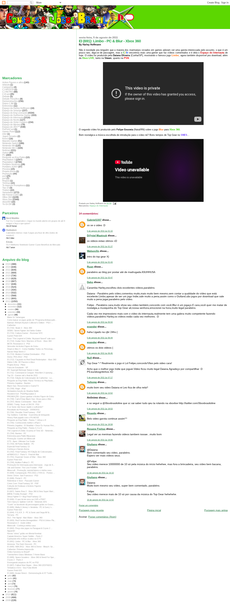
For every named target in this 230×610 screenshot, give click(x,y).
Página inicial (154, 510)
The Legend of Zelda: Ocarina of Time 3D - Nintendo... (30, 431)
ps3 (4, 176)
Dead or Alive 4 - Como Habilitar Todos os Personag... (30, 349)
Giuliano (92, 444)
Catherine (11, 325)
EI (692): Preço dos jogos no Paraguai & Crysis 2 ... (29, 528)
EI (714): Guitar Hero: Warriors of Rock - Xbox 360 (29, 341)
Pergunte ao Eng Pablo (13, 157)
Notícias (6, 150)
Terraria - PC (13, 515)
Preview (6, 169)
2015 (8, 290)
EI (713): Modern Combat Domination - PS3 (26, 354)
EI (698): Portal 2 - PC (16, 478)
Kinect (5, 138)
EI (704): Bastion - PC (16, 433)
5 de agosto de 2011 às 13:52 (100, 393)
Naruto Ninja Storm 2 (16, 352)
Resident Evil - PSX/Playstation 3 (21, 394)
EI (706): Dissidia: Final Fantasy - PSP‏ (24, 412)
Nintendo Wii (8, 145)
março (11, 586)
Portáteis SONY (10, 166)
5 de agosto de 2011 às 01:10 (100, 231)
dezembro (12, 304)
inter (4, 134)
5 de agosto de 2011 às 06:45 (100, 353)
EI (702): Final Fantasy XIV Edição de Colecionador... (30, 452)
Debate (6, 96)
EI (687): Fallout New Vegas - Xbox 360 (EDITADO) (29, 565)
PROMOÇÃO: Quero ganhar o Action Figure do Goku (30, 396)
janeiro (11, 592)
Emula (9, 242)
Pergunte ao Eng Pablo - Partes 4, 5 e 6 (24, 428)
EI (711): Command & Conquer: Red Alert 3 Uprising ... (30, 373)
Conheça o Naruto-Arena (18, 449)
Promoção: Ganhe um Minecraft (21, 439)
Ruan (90, 266)
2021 (8, 273)
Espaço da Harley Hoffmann (16, 108)
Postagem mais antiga (216, 510)
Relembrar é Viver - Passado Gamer (23, 481)
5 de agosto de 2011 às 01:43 (100, 262)
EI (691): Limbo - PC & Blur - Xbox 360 (24, 541)
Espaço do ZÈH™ (11, 127)
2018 (8, 281)
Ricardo (91, 413)
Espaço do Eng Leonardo (14, 113)
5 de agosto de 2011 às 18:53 (100, 409)
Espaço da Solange (12, 110)
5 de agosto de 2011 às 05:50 (100, 322)
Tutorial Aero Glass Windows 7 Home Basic (26, 554)
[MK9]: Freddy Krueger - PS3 (20, 494)
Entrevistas (7, 106)
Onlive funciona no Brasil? (18, 552)
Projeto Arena (9, 171)
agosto (11, 315)
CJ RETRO (7, 92)
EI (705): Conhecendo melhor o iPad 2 (23, 423)
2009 (8, 597)
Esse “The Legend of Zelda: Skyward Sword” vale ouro (31, 338)
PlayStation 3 (8, 159)
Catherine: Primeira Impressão (20, 549)
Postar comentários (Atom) (102, 516)
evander (92, 326)
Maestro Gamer (9, 141)
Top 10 (5, 188)
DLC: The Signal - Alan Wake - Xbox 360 (24, 518)
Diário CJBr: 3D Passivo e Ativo (21, 362)
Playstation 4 (8, 162)
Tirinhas (6, 183)
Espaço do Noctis (10, 120)
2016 (8, 287)
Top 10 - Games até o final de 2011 (22, 375)
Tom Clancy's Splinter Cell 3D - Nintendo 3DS (27, 502)
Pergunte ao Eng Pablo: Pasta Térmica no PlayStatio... (30, 381)
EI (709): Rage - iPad (16, 388)
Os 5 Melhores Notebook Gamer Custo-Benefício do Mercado (33, 245)
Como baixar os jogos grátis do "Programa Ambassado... (32, 320)
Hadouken (11, 230)
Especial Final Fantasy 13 (18, 446)
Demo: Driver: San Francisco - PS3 (22, 475)
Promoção (7, 173)
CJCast (6, 94)
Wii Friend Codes (10, 195)
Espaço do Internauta (99, 206)
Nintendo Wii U (9, 148)
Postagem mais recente (91, 510)
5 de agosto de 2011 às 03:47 (100, 278)
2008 (8, 600)
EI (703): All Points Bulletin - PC (20, 444)
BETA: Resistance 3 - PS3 (18, 344)
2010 (8, 594)
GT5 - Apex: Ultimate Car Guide (21, 441)
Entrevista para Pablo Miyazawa (21, 436)
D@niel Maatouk (97, 235)
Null (89, 357)
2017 (8, 284)
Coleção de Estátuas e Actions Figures (24, 486)
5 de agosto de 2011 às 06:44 (100, 338)
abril (10, 584)
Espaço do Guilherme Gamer (16, 115)
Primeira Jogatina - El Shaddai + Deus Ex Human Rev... (31, 425)
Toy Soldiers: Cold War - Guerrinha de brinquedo (28, 415)
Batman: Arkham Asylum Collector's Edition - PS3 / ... (30, 323)
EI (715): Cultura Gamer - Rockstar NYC (25, 333)
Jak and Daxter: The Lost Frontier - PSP (24, 468)
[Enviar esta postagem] (114, 203)
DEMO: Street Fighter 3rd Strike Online (24, 330)
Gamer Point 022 (14, 510)
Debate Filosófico (10, 99)
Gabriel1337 (94, 219)
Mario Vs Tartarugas (16, 317)
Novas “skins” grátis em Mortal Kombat (24, 533)
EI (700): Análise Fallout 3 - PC (20, 462)
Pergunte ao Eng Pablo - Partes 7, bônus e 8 (26, 420)
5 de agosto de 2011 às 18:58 (100, 424)
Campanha (7, 87)
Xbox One (7, 199)
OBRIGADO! (13, 489)
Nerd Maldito (12, 218)
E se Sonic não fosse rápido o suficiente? (25, 407)
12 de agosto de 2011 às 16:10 (100, 473)
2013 (8, 295)
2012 (8, 298)
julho (10, 576)
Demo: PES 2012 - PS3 (17, 357)
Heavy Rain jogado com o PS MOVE (23, 417)
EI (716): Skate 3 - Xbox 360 (19, 328)
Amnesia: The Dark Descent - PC (21, 544)
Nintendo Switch (10, 143)
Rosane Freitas (96, 428)
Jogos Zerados (9, 136)
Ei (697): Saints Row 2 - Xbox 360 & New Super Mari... (31, 491)
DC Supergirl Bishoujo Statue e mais (23, 370)
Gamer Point (8, 131)
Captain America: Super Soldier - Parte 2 (24, 536)
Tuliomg (92, 382)
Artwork (6, 85)
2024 (8, 264)
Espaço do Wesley (11, 124)
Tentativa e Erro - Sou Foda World (22, 568)
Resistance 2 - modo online (19, 523)
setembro (12, 312)
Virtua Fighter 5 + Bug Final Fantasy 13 (24, 496)
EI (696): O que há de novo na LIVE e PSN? (26, 499)
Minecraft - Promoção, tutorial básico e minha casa (29, 470)
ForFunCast (8, 129)
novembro (12, 307)
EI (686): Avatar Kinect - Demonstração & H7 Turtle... (30, 573)
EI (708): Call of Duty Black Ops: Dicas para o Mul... (29, 399)
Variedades (7, 192)
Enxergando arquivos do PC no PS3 (23, 562)
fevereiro (12, 589)
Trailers (6, 190)
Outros (5, 152)
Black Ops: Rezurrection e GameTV (23, 386)
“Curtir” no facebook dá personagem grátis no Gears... (31, 504)
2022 (8, 270)
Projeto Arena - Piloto (16, 365)
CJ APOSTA (8, 89)
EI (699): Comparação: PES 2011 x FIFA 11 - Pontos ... (31, 473)
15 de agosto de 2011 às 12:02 (100, 500)
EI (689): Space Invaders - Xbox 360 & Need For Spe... (31, 557)
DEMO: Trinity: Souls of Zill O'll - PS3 (23, 404)
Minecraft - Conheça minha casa (21, 525)
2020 (8, 275)
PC (3, 155)
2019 (8, 278)
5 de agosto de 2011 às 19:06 (100, 440)
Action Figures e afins (12, 82)
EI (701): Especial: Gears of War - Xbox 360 (26, 457)
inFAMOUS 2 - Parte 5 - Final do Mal (23, 454)
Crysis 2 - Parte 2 (15, 560)
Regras (6, 181)
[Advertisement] (20, 52)
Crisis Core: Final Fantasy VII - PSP (22, 483)
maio (10, 581)
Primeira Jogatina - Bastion (19, 383)
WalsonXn (93, 251)
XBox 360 (7, 197)
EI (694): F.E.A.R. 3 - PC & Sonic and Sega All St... (29, 512)
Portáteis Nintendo (11, 164)
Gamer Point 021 (14, 570)
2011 (8, 301)
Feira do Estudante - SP (17, 367)
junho (10, 578)
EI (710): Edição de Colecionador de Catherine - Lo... (30, 378)
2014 (8, 292)
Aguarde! (11, 531)
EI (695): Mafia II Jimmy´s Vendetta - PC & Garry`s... (30, 507)
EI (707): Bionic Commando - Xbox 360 (24, 402)
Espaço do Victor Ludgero (15, 122)
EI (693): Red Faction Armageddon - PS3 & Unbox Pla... (31, 520)
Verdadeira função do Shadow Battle (23, 391)
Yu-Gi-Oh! (7, 204)
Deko (90, 282)
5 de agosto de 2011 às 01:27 (100, 246)
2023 (8, 267)
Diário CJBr (8, 103)
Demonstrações (10, 101)
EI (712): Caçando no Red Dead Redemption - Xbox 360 (31, 359)
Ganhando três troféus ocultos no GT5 (24, 539)
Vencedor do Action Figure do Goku (22, 346)
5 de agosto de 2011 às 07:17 (100, 377)
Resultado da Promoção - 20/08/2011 (23, 410)
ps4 (4, 178)
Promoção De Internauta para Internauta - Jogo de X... (31, 465)
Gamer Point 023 (14, 460)
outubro (11, 309)
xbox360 (6, 202)
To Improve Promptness (13, 185)
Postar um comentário (88, 505)
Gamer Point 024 (14, 336)
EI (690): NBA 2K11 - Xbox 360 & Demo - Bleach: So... (30, 547)
